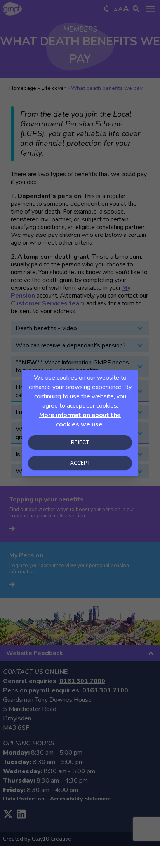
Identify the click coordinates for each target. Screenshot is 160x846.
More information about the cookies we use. (80, 420)
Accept (80, 463)
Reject (80, 442)
